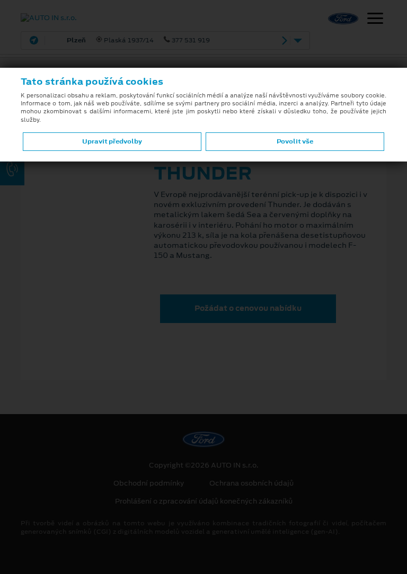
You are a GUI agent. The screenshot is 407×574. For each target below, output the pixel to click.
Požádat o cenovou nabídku (248, 308)
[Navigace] (375, 19)
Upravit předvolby (112, 141)
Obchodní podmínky (148, 483)
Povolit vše (295, 141)
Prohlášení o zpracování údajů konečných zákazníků (204, 501)
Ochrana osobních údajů (251, 483)
